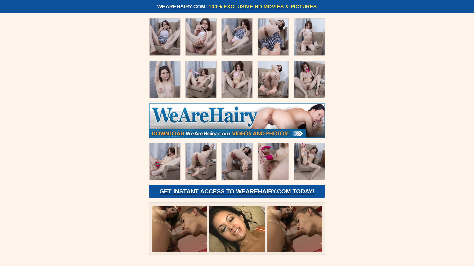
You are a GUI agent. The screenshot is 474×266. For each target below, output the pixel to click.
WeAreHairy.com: (237, 6)
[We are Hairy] (237, 120)
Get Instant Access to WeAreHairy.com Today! (237, 191)
